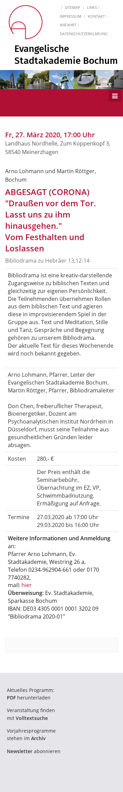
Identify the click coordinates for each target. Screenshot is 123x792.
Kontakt (96, 16)
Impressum (70, 16)
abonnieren (33, 751)
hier (27, 585)
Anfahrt (68, 24)
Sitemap (72, 7)
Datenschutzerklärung (84, 33)
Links (92, 7)
